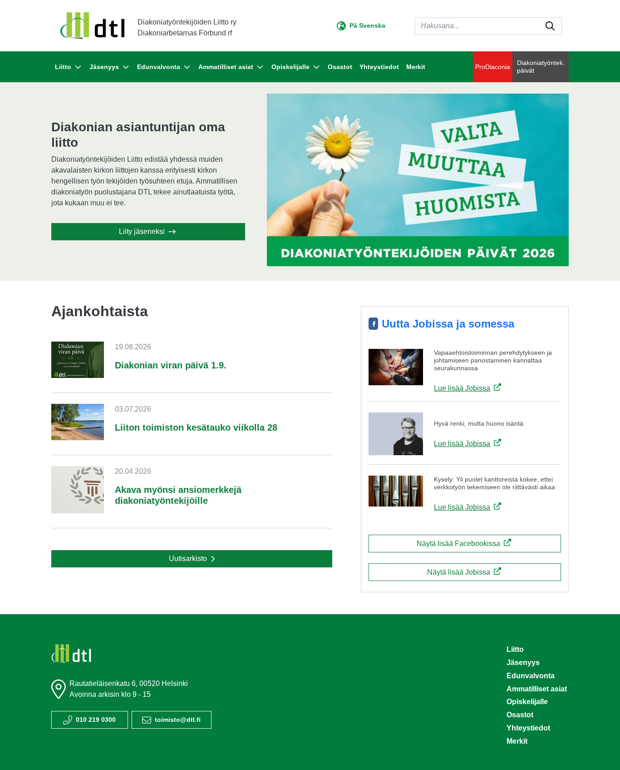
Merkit (415, 66)
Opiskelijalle (527, 701)
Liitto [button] (63, 66)
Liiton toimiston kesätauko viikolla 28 (196, 427)
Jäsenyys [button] (104, 66)
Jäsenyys (523, 662)
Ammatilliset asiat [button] (225, 66)
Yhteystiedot (379, 66)
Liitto (515, 649)
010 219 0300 (96, 719)
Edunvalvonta (531, 676)
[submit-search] (550, 26)
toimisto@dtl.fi (178, 719)
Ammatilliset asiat (537, 689)
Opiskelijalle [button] (290, 66)
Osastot (340, 66)
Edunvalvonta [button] (158, 66)
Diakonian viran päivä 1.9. (170, 365)
